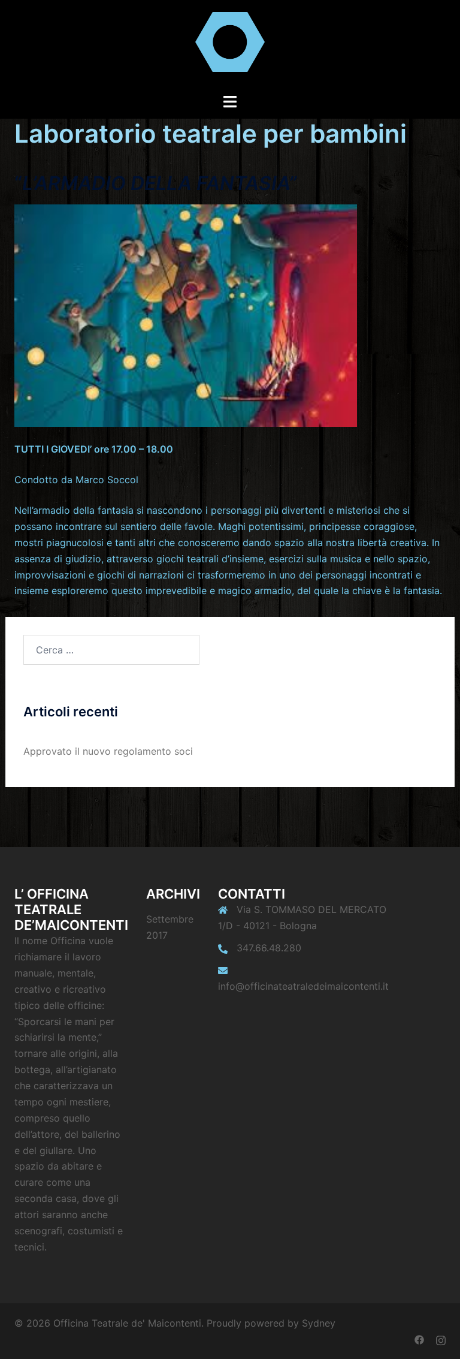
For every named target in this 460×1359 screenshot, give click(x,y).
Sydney (318, 1323)
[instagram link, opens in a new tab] (441, 1339)
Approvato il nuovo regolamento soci (108, 751)
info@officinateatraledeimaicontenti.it (303, 986)
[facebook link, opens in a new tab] (419, 1339)
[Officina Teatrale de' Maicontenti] (229, 46)
